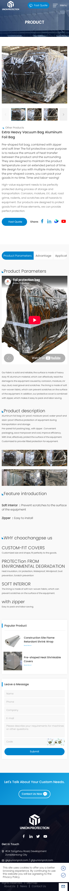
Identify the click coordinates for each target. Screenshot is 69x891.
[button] (63, 114)
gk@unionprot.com (17, 860)
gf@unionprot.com (42, 860)
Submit (34, 751)
